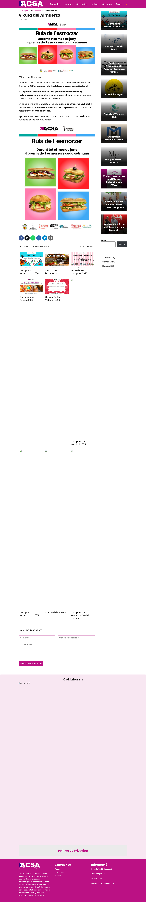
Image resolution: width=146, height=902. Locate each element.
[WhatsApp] (32, 238)
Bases (119, 4)
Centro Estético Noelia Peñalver (34, 246)
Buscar (103, 240)
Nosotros (68, 4)
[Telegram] (44, 238)
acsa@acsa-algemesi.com (102, 883)
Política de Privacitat (73, 851)
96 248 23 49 (96, 878)
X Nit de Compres (85, 246)
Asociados (55, 4)
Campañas (81, 4)
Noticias (95, 4)
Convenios (107, 4)
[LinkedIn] (38, 238)
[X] (27, 238)
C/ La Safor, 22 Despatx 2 (101, 869)
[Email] (50, 238)
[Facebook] (21, 238)
